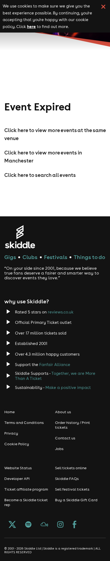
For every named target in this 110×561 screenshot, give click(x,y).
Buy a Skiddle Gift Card (76, 500)
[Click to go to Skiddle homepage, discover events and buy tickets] (20, 237)
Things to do (89, 257)
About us (63, 411)
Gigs (10, 257)
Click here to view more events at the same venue (55, 134)
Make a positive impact (68, 387)
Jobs (59, 448)
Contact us (65, 438)
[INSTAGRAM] (60, 525)
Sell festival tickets (72, 489)
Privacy (11, 433)
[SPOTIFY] (28, 525)
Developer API (17, 478)
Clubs (29, 257)
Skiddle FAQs (67, 478)
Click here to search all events (40, 175)
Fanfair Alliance (54, 364)
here (31, 26)
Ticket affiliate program (26, 489)
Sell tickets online (71, 467)
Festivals (55, 257)
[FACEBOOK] (74, 525)
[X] (12, 525)
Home (9, 411)
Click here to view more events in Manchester (43, 156)
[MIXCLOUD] (44, 525)
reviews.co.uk (60, 312)
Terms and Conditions (24, 422)
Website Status (18, 467)
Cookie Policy (16, 443)
